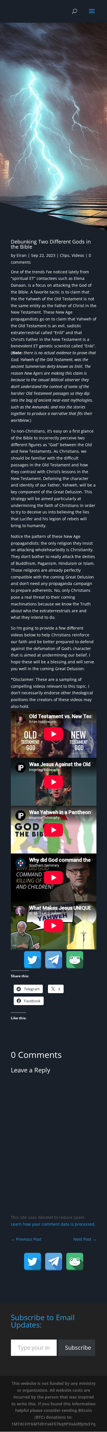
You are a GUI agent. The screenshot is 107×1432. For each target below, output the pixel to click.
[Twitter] (32, 960)
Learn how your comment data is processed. (53, 1224)
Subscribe (78, 1347)
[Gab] (75, 960)
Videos (78, 255)
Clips (64, 255)
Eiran (22, 255)
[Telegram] (54, 960)
